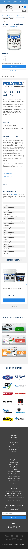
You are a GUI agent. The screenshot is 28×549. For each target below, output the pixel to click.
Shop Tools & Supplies (14, 478)
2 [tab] (13, 306)
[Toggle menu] (2, 6)
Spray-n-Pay (14, 437)
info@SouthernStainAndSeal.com (15, 497)
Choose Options (14, 300)
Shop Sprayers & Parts (14, 476)
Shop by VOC (14, 469)
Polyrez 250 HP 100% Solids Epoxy (13, 288)
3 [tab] (14, 306)
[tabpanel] (14, 283)
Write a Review (14, 26)
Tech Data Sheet (7, 173)
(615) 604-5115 (16, 500)
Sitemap (14, 451)
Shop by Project (14, 466)
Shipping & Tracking (14, 447)
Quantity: (4, 57)
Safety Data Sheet (8, 176)
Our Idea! (14, 433)
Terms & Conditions (14, 440)
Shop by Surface (14, 460)
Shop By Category (14, 464)
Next (26, 283)
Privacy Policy (14, 442)
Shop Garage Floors (14, 480)
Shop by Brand (14, 462)
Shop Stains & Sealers (14, 471)
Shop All (14, 483)
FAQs (14, 444)
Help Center (14, 194)
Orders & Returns (14, 449)
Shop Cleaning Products (14, 473)
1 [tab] (12, 306)
